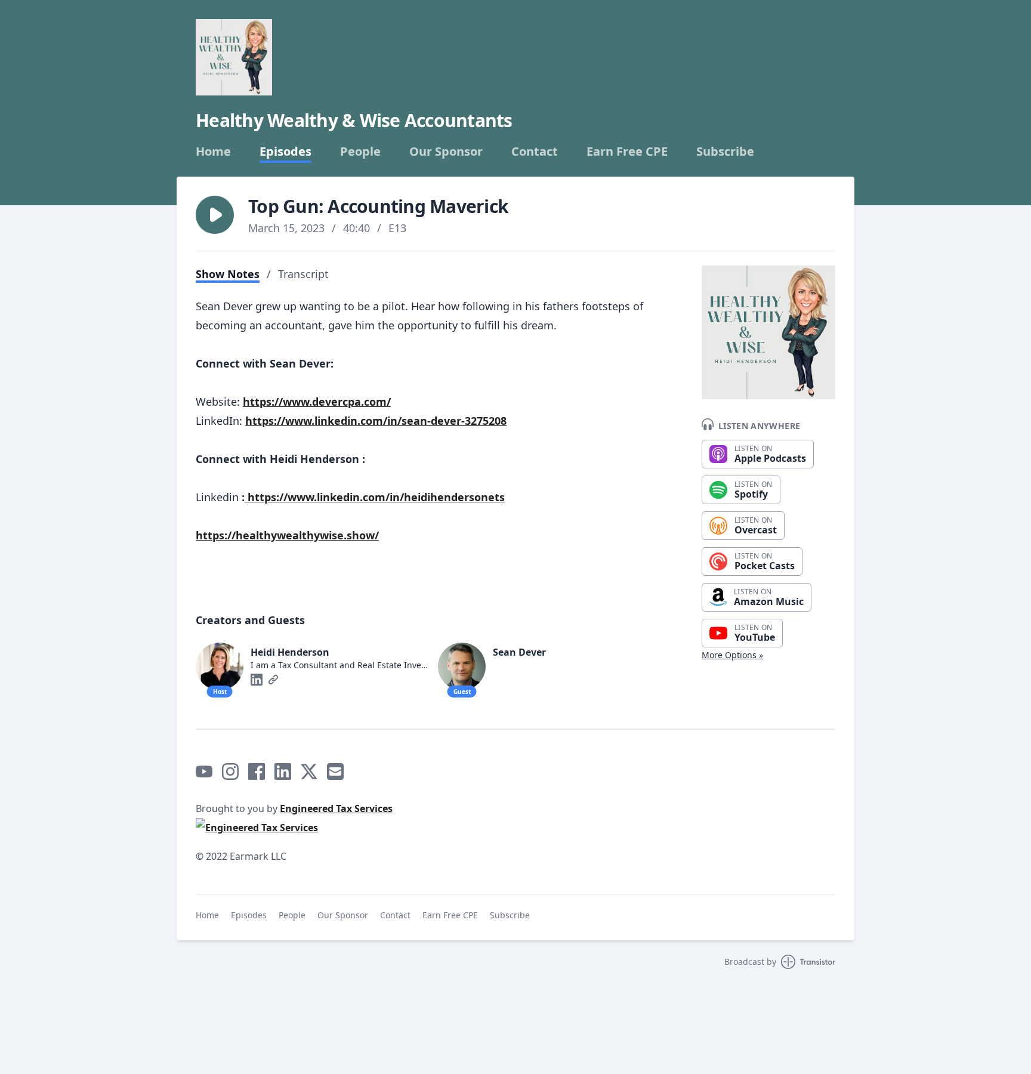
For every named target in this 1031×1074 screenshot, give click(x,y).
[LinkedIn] (257, 680)
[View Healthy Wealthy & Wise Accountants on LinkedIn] (282, 771)
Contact (534, 152)
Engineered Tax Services (336, 808)
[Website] (273, 680)
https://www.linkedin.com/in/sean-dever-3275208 (376, 420)
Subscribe (725, 152)
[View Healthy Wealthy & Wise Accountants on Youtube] (204, 771)
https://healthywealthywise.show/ (287, 535)
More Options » (732, 655)
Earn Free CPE (627, 152)
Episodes (285, 152)
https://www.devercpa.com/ (317, 401)
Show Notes (228, 274)
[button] (215, 215)
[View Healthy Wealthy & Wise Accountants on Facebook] (256, 771)
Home (213, 152)
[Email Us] (335, 771)
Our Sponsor (446, 152)
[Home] (234, 57)
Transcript (303, 274)
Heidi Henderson (290, 652)
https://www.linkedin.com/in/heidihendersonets (375, 497)
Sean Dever (519, 652)
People (360, 152)
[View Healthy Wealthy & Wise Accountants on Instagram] (230, 771)
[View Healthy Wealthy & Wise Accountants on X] (309, 771)
